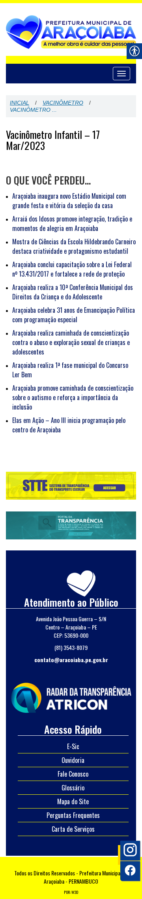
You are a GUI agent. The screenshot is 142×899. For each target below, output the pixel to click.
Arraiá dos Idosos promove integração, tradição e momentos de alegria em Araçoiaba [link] (72, 223)
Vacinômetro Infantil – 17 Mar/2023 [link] (53, 140)
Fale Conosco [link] (73, 774)
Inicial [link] (19, 103)
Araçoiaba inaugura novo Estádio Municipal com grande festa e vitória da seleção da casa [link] (69, 200)
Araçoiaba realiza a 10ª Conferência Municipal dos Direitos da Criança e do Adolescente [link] (72, 291)
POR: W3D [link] (71, 892)
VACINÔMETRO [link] (63, 103)
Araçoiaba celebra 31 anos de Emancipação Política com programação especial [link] (73, 314)
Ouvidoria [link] (73, 760)
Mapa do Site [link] (73, 801)
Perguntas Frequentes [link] (73, 815)
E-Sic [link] (73, 746)
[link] (71, 696)
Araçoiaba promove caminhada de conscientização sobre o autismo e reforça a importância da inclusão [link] (72, 397)
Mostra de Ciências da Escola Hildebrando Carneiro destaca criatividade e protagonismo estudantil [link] (74, 246)
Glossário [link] (73, 787)
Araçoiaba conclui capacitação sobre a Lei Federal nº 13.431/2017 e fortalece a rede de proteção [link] (72, 269)
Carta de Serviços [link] (73, 829)
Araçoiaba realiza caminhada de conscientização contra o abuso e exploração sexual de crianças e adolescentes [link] (71, 342)
